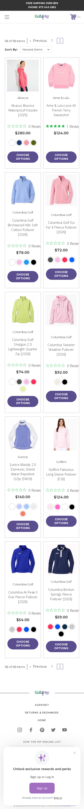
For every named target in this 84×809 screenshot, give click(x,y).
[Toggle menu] (12, 17)
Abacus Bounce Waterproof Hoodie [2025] (22, 110)
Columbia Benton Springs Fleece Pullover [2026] (61, 594)
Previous (39, 41)
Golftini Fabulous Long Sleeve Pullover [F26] (61, 474)
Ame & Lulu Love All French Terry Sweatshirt (61, 110)
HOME (42, 720)
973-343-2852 (47, 7)
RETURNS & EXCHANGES (42, 712)
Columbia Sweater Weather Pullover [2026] (61, 349)
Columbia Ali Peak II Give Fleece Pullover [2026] (22, 597)
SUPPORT (42, 705)
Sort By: (11, 49)
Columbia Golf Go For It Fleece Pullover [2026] (61, 227)
